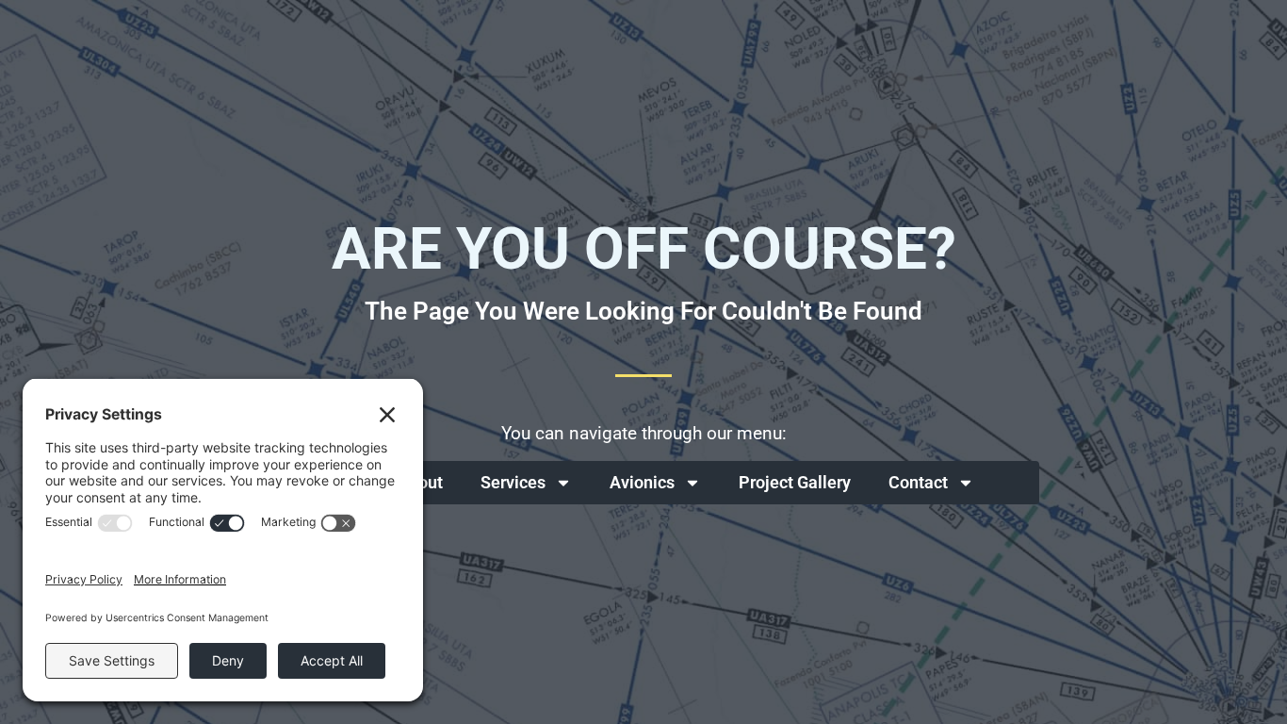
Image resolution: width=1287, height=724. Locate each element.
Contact (918, 482)
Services (513, 482)
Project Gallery (795, 482)
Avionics (642, 482)
